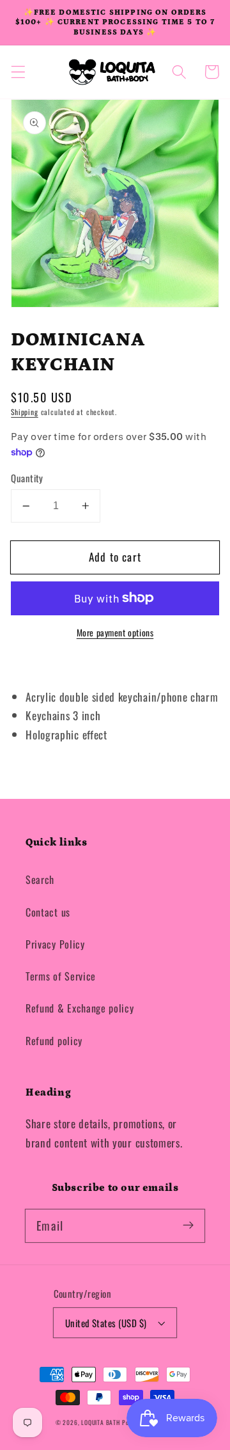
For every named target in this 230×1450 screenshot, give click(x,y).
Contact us (48, 912)
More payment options (115, 633)
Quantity (27, 478)
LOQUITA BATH (101, 1422)
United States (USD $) (106, 1323)
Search (40, 879)
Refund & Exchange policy (80, 1008)
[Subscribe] (188, 1226)
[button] (18, 72)
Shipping (24, 411)
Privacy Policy (55, 944)
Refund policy (54, 1040)
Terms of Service (61, 976)
